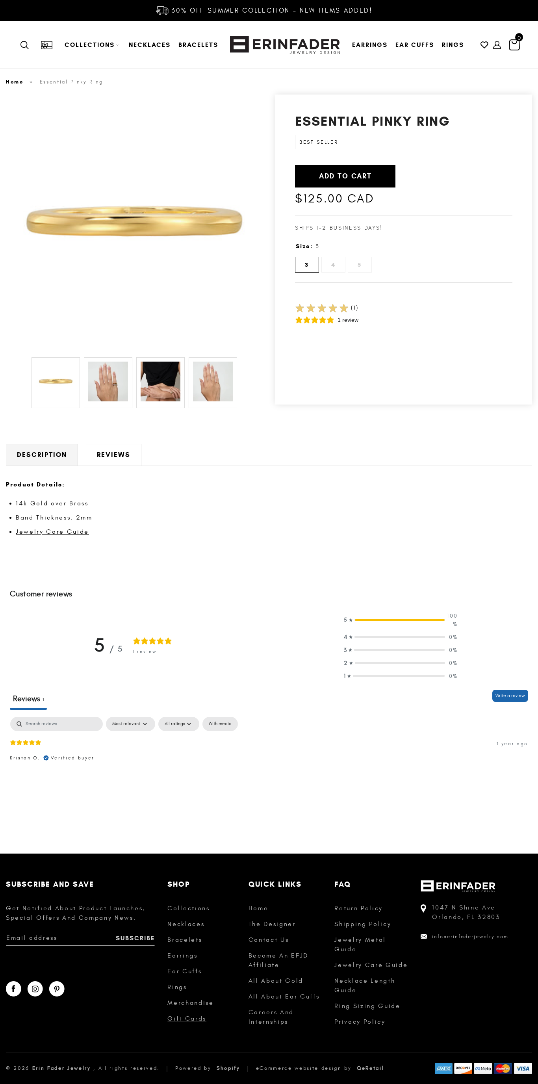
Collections (188, 908)
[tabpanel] (269, 767)
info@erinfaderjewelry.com (470, 937)
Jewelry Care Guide (52, 531)
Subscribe (135, 938)
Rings (177, 987)
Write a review (510, 695)
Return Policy (358, 908)
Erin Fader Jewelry (61, 1068)
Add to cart (345, 176)
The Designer (272, 924)
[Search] (30, 45)
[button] (93, 44)
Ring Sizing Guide (367, 1006)
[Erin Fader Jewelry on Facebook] (13, 989)
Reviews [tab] (28, 698)
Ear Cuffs (184, 971)
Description (42, 455)
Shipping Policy (362, 924)
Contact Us (269, 939)
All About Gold (276, 980)
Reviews (113, 455)
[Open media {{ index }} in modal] (134, 223)
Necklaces (185, 924)
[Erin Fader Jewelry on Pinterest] (57, 989)
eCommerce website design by (305, 1068)
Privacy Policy (359, 1021)
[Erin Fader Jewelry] (285, 45)
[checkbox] (220, 724)
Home (15, 82)
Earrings (182, 955)
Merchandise (190, 1002)
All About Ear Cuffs (284, 996)
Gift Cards (186, 1018)
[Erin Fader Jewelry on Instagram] (35, 989)
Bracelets (184, 939)
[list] (134, 224)
